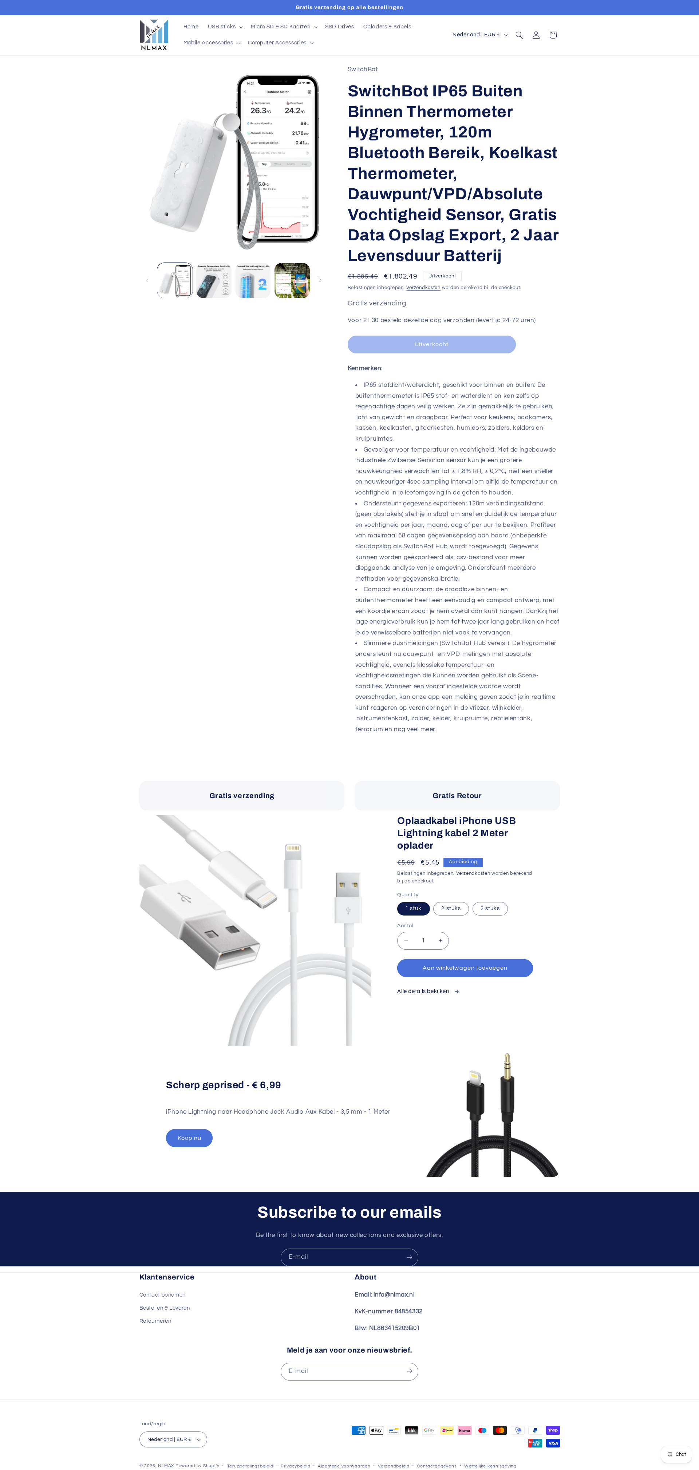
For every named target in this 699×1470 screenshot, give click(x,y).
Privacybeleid (296, 1466)
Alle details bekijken (423, 991)
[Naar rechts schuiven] (320, 280)
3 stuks (490, 908)
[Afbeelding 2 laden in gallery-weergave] (214, 280)
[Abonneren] (409, 1257)
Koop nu (189, 1138)
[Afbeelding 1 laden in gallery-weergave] (175, 280)
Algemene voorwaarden (344, 1466)
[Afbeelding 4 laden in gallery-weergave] (292, 280)
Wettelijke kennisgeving (490, 1466)
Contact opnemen (162, 1295)
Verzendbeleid (394, 1466)
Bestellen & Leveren (164, 1308)
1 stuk (413, 908)
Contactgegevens (437, 1466)
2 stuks (451, 908)
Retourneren (155, 1321)
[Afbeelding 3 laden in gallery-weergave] (253, 280)
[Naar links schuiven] (147, 280)
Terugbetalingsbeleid (250, 1466)
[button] (224, 27)
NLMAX (166, 1466)
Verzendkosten (423, 287)
